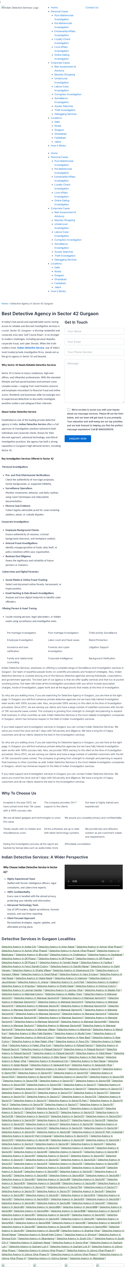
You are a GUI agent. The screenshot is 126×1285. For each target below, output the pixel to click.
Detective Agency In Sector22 (42, 1112)
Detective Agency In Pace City (72, 1041)
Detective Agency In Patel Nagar (94, 1053)
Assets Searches (63, 251)
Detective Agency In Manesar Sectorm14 (60, 1001)
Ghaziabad (60, 279)
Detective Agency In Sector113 (19, 1092)
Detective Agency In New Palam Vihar (33, 1041)
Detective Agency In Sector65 (18, 1179)
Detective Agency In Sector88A (43, 1207)
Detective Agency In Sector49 (18, 1155)
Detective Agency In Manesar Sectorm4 (61, 1017)
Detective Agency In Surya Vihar (70, 1242)
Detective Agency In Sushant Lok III (70, 1246)
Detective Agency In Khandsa (18, 986)
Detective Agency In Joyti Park (67, 982)
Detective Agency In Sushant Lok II (28, 1246)
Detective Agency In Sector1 (50, 1068)
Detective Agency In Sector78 (18, 1191)
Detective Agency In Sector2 (52, 1108)
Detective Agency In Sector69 (78, 1183)
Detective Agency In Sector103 (34, 1076)
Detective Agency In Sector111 (69, 1088)
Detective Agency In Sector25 (67, 1116)
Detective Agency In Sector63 (30, 1175)
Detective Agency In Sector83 (67, 1199)
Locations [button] (56, 263)
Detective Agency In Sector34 (100, 1128)
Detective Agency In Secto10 (84, 1068)
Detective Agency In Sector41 (87, 1143)
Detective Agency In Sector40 (52, 1143)
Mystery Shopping (64, 220)
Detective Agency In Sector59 (88, 1167)
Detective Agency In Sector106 (20, 1080)
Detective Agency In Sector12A (79, 1096)
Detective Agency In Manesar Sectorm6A (84, 1021)
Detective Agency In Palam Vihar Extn (30, 1045)
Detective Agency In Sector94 (42, 1218)
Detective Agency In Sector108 (93, 1080)
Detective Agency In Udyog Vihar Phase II (41, 1250)
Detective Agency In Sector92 (88, 1214)
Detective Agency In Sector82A (31, 1199)
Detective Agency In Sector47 (65, 1151)
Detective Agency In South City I (75, 1238)
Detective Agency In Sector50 (87, 1155)
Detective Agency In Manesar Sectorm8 (59, 1025)
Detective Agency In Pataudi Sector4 (84, 1049)
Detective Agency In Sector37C (71, 1135)
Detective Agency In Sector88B (80, 1207)
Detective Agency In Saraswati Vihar (92, 1065)
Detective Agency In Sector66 (53, 1179)
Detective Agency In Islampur (71, 978)
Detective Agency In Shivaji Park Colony (40, 1234)
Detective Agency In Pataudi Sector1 (73, 1045)
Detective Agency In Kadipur (102, 982)
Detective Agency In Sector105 (107, 1076)
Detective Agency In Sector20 (87, 1108)
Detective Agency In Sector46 (30, 1151)
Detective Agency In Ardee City (19, 946)
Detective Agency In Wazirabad (87, 1258)
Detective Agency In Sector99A (89, 1226)
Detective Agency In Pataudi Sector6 (53, 1053)
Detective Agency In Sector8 (88, 1191)
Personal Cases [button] (59, 157)
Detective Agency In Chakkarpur (68, 954)
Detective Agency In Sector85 (18, 1203)
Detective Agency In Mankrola (74, 1029)
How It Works (58, 291)
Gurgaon (59, 275)
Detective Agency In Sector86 (53, 1203)
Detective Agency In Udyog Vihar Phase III (90, 1250)
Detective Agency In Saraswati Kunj (50, 1065)
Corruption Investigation (68, 239)
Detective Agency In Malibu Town (63, 994)
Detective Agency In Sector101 (35, 1072)
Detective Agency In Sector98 (18, 1226)
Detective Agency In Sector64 (102, 1175)
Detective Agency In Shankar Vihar (80, 1230)
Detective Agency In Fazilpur (96, 962)
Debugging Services (65, 259)
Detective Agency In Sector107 (57, 1080)
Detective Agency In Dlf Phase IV (94, 958)
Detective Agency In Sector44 (77, 1147)
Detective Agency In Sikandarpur (36, 1238)
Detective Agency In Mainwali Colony (22, 994)
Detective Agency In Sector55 (65, 1163)
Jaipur (57, 287)
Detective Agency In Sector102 (71, 1072)
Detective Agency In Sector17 (61, 1104)
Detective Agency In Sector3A (102, 1140)
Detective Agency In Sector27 (53, 1120)
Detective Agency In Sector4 (17, 1143)
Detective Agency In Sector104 (70, 1076)
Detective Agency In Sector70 (28, 1187)
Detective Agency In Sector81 (42, 1195)
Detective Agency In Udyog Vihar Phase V (74, 1254)
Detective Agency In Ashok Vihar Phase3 (72, 950)
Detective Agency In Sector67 (88, 1179)
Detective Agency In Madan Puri (102, 990)
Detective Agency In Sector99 (53, 1226)
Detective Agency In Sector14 (30, 1100)
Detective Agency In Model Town (73, 1033)
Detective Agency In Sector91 (53, 1214)
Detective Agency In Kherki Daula (55, 986)
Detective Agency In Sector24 (32, 1116)
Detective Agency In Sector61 (76, 1171)
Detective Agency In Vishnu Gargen (48, 1258)
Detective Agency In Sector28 (88, 1120)
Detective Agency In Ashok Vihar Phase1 (99, 946)
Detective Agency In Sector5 (53, 1155)
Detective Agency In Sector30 (76, 1124)
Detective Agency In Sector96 (68, 1222)
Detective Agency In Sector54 (30, 1163)
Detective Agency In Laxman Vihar (63, 990)
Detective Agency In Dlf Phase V (19, 962)
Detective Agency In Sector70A (64, 1187)
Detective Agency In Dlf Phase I (19, 958)
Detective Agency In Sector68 (43, 1183)
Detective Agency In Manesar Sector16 (37, 1005)
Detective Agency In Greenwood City (73, 970)
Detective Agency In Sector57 (18, 1167)
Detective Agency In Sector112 (105, 1088)
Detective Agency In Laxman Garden (22, 990)
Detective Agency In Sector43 (42, 1147)
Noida (57, 271)
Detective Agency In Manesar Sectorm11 (83, 998)
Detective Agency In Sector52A (78, 1159)
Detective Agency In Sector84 (102, 1199)
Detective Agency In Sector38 (32, 1140)
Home (54, 153)
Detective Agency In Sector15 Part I (68, 1100)
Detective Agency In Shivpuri (80, 1234)
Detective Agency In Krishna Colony (96, 986)
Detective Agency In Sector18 (96, 1104)
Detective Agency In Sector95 (77, 1218)
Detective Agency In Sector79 (53, 1191)
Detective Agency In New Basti (73, 1037)
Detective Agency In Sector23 (77, 1112)
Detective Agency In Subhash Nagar (30, 1242)
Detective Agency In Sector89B (68, 1210)
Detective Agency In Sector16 (26, 1104)
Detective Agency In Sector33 (65, 1128)
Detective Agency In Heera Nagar (34, 978)
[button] (59, 11)
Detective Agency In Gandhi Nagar (69, 966)
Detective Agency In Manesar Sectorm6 (37, 1021)
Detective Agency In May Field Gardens (30, 1033)
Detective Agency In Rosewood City (49, 1061)
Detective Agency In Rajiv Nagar (48, 1057)
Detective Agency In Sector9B (42, 1230)
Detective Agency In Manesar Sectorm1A (83, 1005)
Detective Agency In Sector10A (44, 1084)
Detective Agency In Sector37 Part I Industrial (97, 1132)
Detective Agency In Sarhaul (17, 1068)
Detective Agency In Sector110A (32, 1088)
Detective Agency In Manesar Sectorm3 (84, 1013)
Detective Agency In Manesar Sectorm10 (36, 998)
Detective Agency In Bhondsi (32, 954)
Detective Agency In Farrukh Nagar (59, 962)
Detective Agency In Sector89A (31, 1210)
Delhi (57, 267)
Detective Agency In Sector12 (43, 1096)
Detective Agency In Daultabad (105, 954)
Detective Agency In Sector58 (53, 1167)
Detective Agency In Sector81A (78, 1195)
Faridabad (60, 283)
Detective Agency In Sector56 (101, 1163)
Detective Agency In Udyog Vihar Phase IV (25, 1254)
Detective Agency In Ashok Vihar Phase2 (24, 950)
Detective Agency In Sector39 (67, 1140)
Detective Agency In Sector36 (53, 1132)
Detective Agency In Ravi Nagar (88, 1061)
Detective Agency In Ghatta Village (31, 970)
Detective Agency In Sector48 (100, 1151)
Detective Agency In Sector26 (18, 1120)
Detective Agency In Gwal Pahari (39, 974)
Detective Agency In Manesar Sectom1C (60, 1009)
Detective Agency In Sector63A (66, 1175)
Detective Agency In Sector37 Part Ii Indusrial (27, 1135)
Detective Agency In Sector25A (103, 1116)
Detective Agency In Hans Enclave (79, 974)
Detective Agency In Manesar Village (35, 1029)
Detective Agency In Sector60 (41, 1171)
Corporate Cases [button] (60, 208)
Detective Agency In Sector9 (103, 1210)
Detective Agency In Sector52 (42, 1159)
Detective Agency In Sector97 (104, 1222)
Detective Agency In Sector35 (18, 1132)
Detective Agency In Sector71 (100, 1187)
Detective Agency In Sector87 (88, 1203)
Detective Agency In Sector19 (18, 1108)
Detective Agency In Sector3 (42, 1124)
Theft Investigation (64, 255)
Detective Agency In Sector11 (80, 1084)
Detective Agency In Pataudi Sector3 (41, 1049)
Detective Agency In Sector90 (18, 1214)
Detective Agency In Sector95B (33, 1222)
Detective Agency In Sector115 (91, 1092)
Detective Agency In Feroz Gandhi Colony (25, 966)
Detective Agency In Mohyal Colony (34, 1037)
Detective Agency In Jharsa (33, 982)
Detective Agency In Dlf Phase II (56, 958)
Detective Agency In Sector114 (55, 1092)
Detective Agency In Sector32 (30, 1128)
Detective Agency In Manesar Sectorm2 (38, 1013)
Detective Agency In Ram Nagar (86, 1057)
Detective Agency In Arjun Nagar (56, 946)
